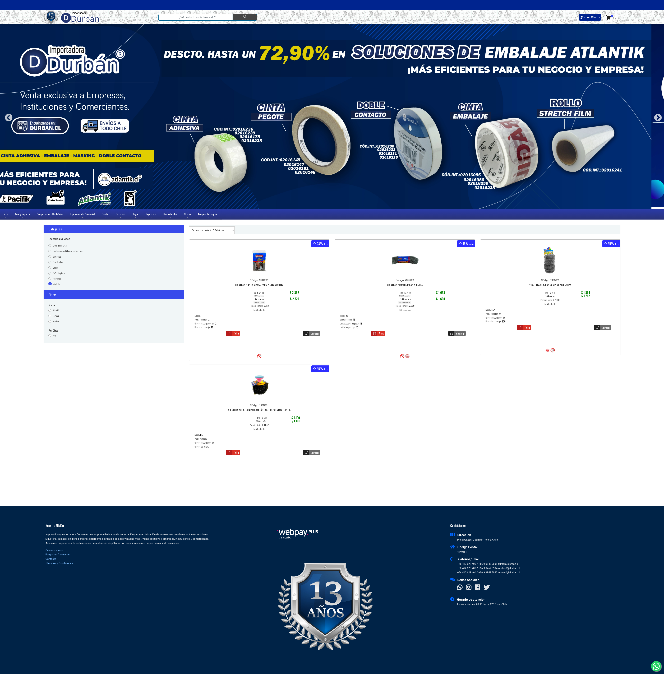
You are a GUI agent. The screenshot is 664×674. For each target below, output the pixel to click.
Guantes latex (58, 262)
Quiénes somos (54, 550)
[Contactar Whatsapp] (460, 588)
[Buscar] (245, 17)
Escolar (105, 216)
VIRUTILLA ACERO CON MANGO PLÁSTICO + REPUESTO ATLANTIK (259, 410)
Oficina (187, 216)
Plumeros (57, 278)
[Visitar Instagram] (468, 588)
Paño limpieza (59, 273)
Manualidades (170, 216)
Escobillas (57, 256)
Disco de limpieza (60, 245)
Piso (54, 335)
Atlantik (56, 310)
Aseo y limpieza (22, 216)
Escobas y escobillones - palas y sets (68, 251)
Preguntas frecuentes (57, 554)
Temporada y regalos (208, 216)
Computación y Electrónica (50, 216)
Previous (7, 117)
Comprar (315, 333)
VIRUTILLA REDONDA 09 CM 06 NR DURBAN (550, 284)
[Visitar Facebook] (477, 588)
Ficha (236, 333)
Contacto (50, 558)
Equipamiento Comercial (82, 216)
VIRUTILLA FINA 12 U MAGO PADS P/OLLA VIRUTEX (259, 284)
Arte (6, 216)
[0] (608, 17)
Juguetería (151, 216)
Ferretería (121, 216)
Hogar (135, 216)
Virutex (56, 321)
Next (657, 117)
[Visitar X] (487, 588)
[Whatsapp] (656, 666)
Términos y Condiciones (59, 563)
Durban (56, 316)
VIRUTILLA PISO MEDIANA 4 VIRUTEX (405, 284)
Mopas (55, 267)
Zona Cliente (591, 17)
